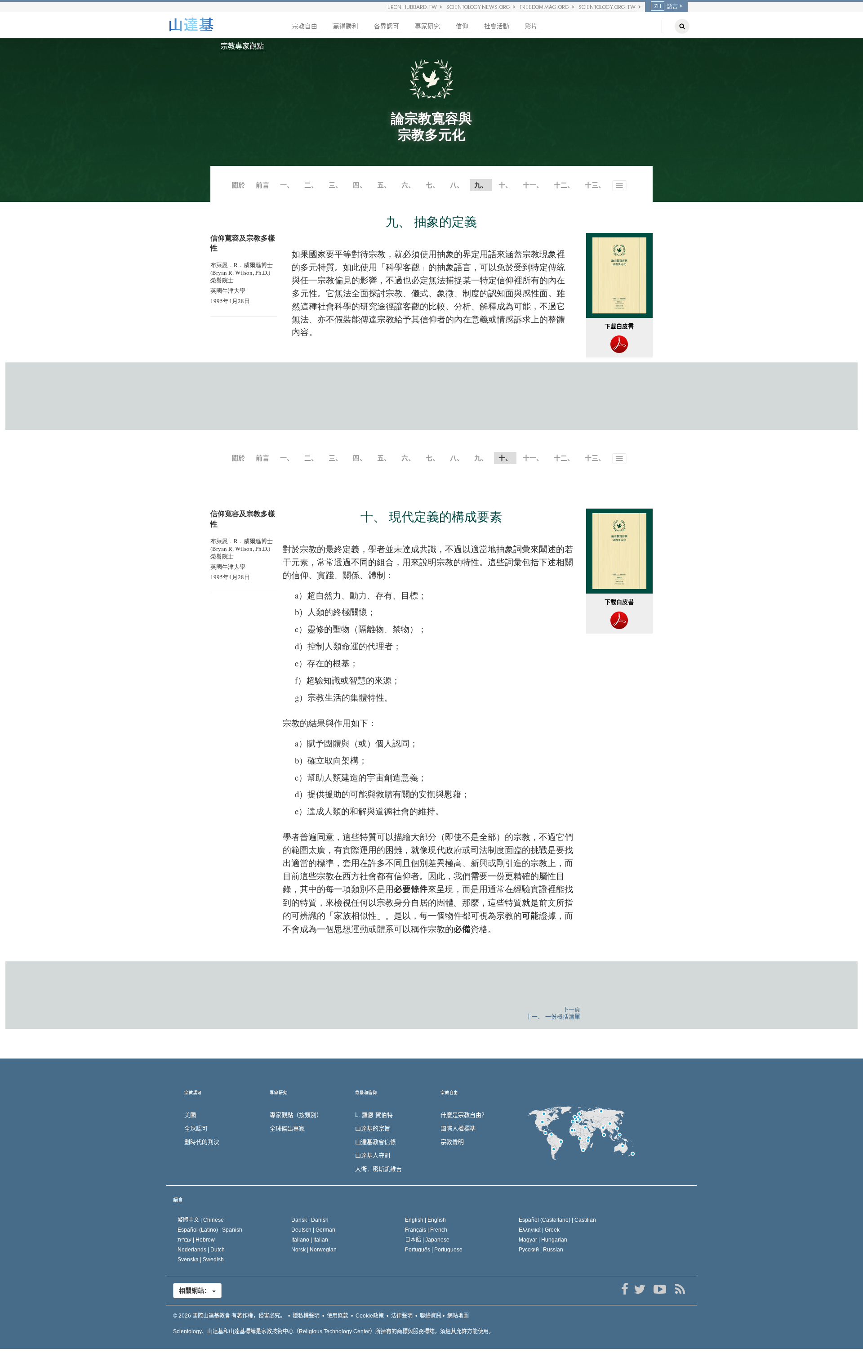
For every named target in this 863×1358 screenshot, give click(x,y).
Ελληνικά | (539, 1230)
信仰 (462, 26)
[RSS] (680, 1289)
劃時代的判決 (201, 1142)
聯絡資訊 (430, 1316)
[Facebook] (624, 1289)
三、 (335, 185)
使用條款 (337, 1316)
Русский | (541, 1249)
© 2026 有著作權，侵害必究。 (229, 1316)
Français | (426, 1230)
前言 (262, 185)
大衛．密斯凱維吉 (378, 1169)
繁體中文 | (201, 1220)
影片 (531, 26)
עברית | (196, 1240)
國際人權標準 (458, 1128)
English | (425, 1220)
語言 (178, 1199)
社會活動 (496, 26)
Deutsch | (313, 1230)
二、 (311, 185)
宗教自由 (304, 26)
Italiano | (309, 1240)
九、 (481, 458)
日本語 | (427, 1240)
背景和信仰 (366, 1093)
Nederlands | (201, 1249)
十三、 (595, 185)
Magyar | (543, 1240)
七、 (432, 185)
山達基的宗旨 (372, 1128)
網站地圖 (458, 1316)
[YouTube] (659, 1289)
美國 (190, 1115)
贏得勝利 (345, 26)
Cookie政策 (370, 1316)
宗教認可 (193, 1093)
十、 (505, 185)
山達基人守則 (372, 1155)
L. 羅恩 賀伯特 (374, 1115)
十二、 (564, 185)
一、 (287, 185)
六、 (408, 185)
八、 (456, 185)
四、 (359, 185)
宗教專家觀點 (242, 46)
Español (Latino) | (210, 1230)
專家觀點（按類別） (296, 1115)
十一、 (533, 185)
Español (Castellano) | (557, 1220)
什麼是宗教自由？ (463, 1115)
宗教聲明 (452, 1142)
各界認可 (386, 26)
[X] (639, 1289)
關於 (238, 185)
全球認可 (196, 1128)
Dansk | (310, 1220)
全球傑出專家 (287, 1128)
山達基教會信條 (375, 1142)
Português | (434, 1249)
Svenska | (201, 1259)
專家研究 (427, 26)
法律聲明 (402, 1316)
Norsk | (314, 1249)
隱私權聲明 (306, 1316)
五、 (384, 185)
